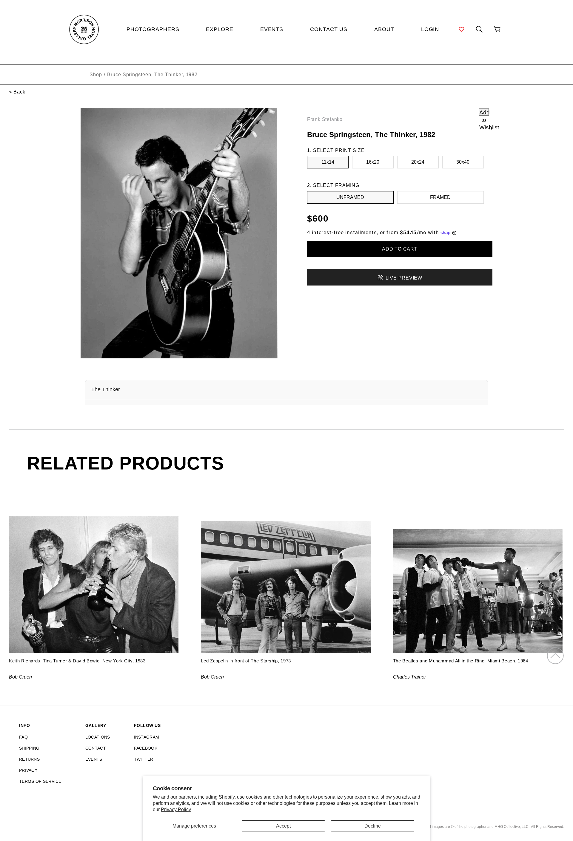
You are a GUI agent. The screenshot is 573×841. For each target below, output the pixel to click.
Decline (372, 825)
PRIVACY (28, 770)
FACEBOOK (145, 748)
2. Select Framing (333, 185)
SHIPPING (29, 748)
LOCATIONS (97, 737)
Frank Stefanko (325, 119)
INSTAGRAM (146, 737)
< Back (17, 91)
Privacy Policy (176, 809)
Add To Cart (400, 248)
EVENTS (93, 759)
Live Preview (404, 277)
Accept (283, 825)
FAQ (23, 737)
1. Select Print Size (336, 150)
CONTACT (95, 748)
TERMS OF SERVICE (40, 781)
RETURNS (29, 759)
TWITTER (143, 759)
